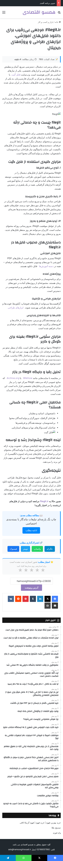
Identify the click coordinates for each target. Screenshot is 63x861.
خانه (57, 22)
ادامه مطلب (31, 530)
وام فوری (57, 833)
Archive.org (13, 378)
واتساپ (37, 549)
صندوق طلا (56, 827)
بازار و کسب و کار (45, 22)
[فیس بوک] (55, 599)
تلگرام (50, 549)
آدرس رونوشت (31, 587)
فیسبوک (13, 549)
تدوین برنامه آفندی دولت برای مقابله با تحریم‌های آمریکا (31, 3)
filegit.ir (44, 501)
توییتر (25, 549)
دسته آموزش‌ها (46, 266)
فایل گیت (15, 74)
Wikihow (27, 378)
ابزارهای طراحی (16, 307)
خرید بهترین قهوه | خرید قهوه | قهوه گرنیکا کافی (40, 822)
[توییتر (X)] (47, 599)
